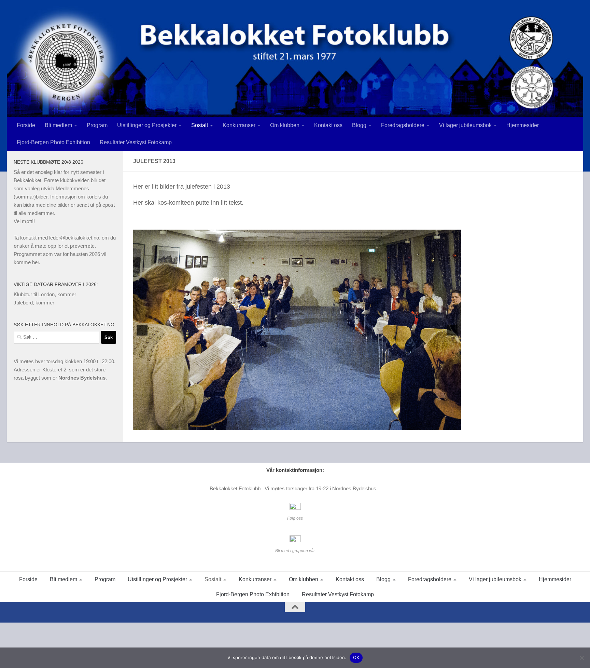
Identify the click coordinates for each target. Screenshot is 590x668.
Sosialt (199, 125)
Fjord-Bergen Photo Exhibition (53, 142)
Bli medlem (58, 125)
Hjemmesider (522, 125)
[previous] (142, 330)
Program (97, 125)
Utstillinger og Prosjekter (147, 125)
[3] (275, 424)
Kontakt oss (328, 125)
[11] (333, 424)
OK (356, 657)
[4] (282, 424)
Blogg (359, 125)
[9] (318, 424)
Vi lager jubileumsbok (465, 125)
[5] (289, 424)
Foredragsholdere (402, 125)
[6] (297, 424)
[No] (581, 657)
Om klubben (284, 125)
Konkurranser (239, 125)
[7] (304, 424)
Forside (26, 125)
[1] (261, 424)
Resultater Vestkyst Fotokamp (136, 142)
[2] (268, 424)
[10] (325, 424)
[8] (311, 424)
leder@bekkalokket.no (74, 238)
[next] (452, 330)
